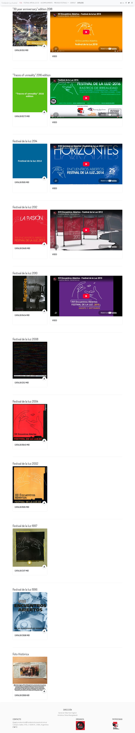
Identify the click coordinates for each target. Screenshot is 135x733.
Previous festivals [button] (60, 3)
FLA (21, 3)
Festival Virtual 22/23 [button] (31, 3)
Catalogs (80, 3)
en (121, 3)
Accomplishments (47, 3)
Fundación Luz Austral (9, 2)
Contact (73, 3)
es (123, 3)
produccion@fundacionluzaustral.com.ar (32, 722)
